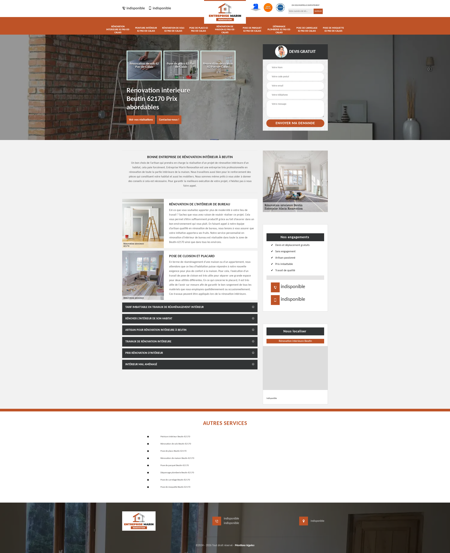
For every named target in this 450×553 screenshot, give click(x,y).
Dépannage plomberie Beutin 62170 (177, 472)
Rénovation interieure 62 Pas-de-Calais (118, 29)
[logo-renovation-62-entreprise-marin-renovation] (225, 12)
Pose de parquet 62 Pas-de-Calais (252, 29)
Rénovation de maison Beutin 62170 (177, 458)
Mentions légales (244, 545)
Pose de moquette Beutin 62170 (175, 487)
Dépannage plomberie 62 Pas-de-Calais (279, 29)
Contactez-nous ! (169, 119)
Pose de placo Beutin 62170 (173, 451)
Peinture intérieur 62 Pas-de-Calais (146, 29)
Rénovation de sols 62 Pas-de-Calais (173, 29)
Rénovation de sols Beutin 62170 (175, 444)
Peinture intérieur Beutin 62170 (175, 436)
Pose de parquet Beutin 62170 (174, 465)
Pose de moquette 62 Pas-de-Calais (333, 29)
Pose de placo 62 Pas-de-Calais (198, 29)
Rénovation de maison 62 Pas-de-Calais (225, 29)
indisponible (135, 8)
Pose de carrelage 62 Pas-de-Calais (306, 29)
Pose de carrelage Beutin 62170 (175, 480)
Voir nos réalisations (141, 119)
